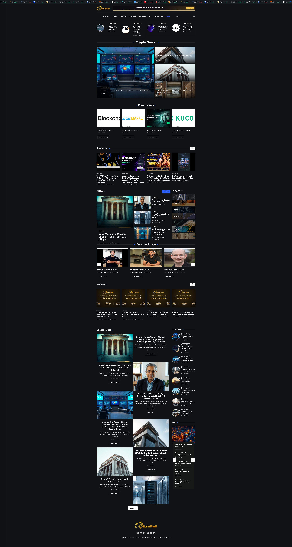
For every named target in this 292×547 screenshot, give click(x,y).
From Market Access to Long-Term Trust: (112, 27)
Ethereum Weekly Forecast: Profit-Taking (186, 348)
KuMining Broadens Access (156, 130)
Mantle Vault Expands (129, 130)
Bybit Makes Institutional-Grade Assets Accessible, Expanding (137, 29)
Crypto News (106, 16)
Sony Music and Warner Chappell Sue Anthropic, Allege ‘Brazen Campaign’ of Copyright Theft (151, 339)
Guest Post (101, 184)
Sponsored (132, 16)
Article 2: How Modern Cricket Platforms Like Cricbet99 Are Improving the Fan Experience (158, 178)
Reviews (99, 310)
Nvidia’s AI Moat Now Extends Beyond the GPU (160, 216)
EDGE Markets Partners (105, 130)
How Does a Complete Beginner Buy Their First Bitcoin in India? (108, 314)
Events (150, 16)
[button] (100, 125)
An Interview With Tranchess (174, 270)
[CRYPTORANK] (290, 2)
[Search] (194, 16)
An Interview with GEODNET (141, 270)
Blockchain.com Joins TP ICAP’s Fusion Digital (188, 27)
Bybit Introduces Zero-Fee (180, 130)
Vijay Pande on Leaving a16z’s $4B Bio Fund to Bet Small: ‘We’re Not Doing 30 (115, 368)
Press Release (142, 16)
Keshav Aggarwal (105, 243)
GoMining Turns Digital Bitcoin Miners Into (163, 27)
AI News (115, 16)
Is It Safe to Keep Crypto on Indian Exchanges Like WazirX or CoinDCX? (183, 314)
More (167, 16)
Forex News (123, 16)
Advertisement (159, 16)
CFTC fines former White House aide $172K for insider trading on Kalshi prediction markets (151, 453)
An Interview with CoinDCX (107, 270)
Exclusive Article (102, 266)
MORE (132, 508)
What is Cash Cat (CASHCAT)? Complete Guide (182, 471)
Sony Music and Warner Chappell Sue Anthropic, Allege (112, 237)
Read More (102, 137)
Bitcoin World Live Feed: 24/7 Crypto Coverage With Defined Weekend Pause (124, 91)
